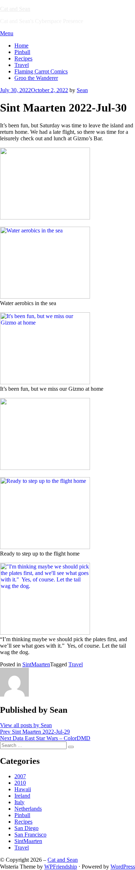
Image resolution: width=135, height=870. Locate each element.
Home (21, 45)
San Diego (26, 828)
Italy (19, 802)
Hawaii (22, 789)
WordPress (123, 867)
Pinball (22, 52)
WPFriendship (60, 867)
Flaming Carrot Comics (41, 71)
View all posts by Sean (26, 725)
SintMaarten (36, 664)
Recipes (23, 58)
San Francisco (30, 835)
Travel (21, 65)
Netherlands (28, 809)
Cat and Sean (15, 9)
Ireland (22, 796)
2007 (20, 776)
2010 (20, 783)
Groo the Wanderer (36, 78)
